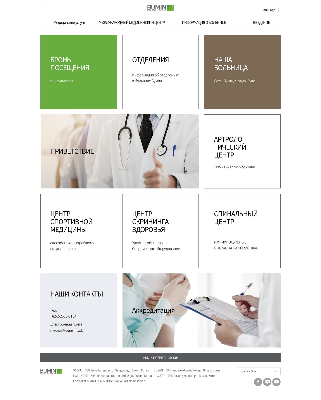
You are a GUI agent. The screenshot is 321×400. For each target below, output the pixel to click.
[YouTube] (276, 382)
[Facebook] (258, 382)
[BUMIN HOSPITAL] (53, 371)
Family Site (249, 371)
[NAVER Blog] (267, 382)
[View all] (47, 8)
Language (268, 9)
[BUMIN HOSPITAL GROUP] (160, 8)
